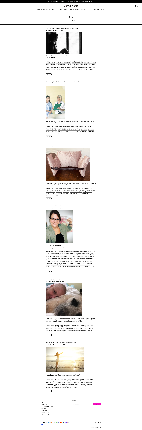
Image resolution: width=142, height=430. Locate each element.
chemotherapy (49, 67)
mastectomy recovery (74, 193)
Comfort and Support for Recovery (55, 144)
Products (56, 387)
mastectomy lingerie (56, 264)
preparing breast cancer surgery (59, 131)
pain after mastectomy (86, 193)
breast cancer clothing (62, 253)
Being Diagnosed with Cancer (59, 61)
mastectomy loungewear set (82, 264)
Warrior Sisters (98, 427)
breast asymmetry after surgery (75, 251)
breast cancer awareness (81, 61)
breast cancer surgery (74, 256)
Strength (90, 69)
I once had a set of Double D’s (54, 206)
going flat (77, 129)
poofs (59, 266)
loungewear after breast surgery (70, 384)
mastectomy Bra (81, 263)
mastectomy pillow (63, 193)
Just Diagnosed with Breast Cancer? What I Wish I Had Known (62, 28)
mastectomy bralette (80, 330)
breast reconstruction (84, 128)
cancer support (79, 66)
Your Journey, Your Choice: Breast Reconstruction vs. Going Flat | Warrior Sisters (67, 82)
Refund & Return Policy (47, 406)
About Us (43, 408)
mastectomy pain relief (52, 193)
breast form (57, 258)
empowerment (58, 67)
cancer (64, 66)
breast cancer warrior (56, 66)
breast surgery (82, 190)
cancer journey (70, 66)
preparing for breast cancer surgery (55, 69)
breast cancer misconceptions (54, 64)
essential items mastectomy (67, 261)
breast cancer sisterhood (68, 64)
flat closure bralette (69, 129)
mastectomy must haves (76, 191)
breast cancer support (81, 64)
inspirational (65, 67)
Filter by (66, 20)
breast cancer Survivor (72, 128)
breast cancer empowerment (63, 62)
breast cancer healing (77, 62)
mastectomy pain (87, 191)
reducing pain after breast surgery (55, 195)
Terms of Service (45, 412)
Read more (49, 74)
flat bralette (78, 261)
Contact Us (44, 410)
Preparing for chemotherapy (72, 69)
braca (52, 325)
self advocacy (84, 69)
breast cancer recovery (68, 255)
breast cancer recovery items (82, 255)
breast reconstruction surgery (70, 190)
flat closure (61, 129)
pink (87, 386)
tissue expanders (71, 266)
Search (42, 402)
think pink (62, 387)
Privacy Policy (44, 404)
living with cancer (73, 67)
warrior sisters (54, 71)
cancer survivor (88, 66)
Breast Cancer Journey (90, 62)
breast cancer (70, 61)
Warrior (48, 71)
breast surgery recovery (65, 259)
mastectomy (82, 67)
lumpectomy (59, 191)
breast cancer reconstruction (53, 255)
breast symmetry (82, 328)
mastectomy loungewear (68, 264)
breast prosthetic (65, 258)
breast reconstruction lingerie (62, 328)
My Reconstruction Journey (53, 279)
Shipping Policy (45, 414)
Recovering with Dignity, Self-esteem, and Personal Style (61, 342)
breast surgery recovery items (79, 259)
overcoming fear (90, 67)
